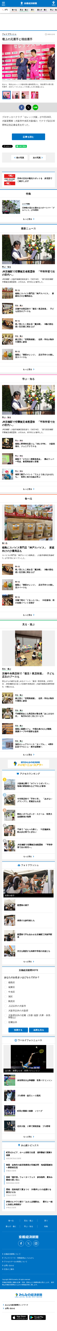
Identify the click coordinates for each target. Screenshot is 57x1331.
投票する (18, 1030)
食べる (14, 10)
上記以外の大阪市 (17, 1006)
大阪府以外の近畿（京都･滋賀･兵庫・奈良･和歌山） (29, 1016)
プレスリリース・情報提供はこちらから (19, 1258)
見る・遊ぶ (24, 10)
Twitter (28, 1243)
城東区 (11, 987)
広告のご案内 (9, 1269)
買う (32, 10)
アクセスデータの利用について (15, 1262)
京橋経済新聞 (28, 3)
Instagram (36, 1243)
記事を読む (28, 136)
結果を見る (39, 1030)
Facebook (21, 1243)
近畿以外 (12, 1022)
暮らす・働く (42, 10)
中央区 (11, 992)
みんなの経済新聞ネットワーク (28, 1295)
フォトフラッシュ (9, 34)
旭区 (10, 996)
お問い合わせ (9, 1265)
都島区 (11, 982)
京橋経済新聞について (12, 1254)
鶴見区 (11, 1001)
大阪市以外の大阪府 (18, 1010)
